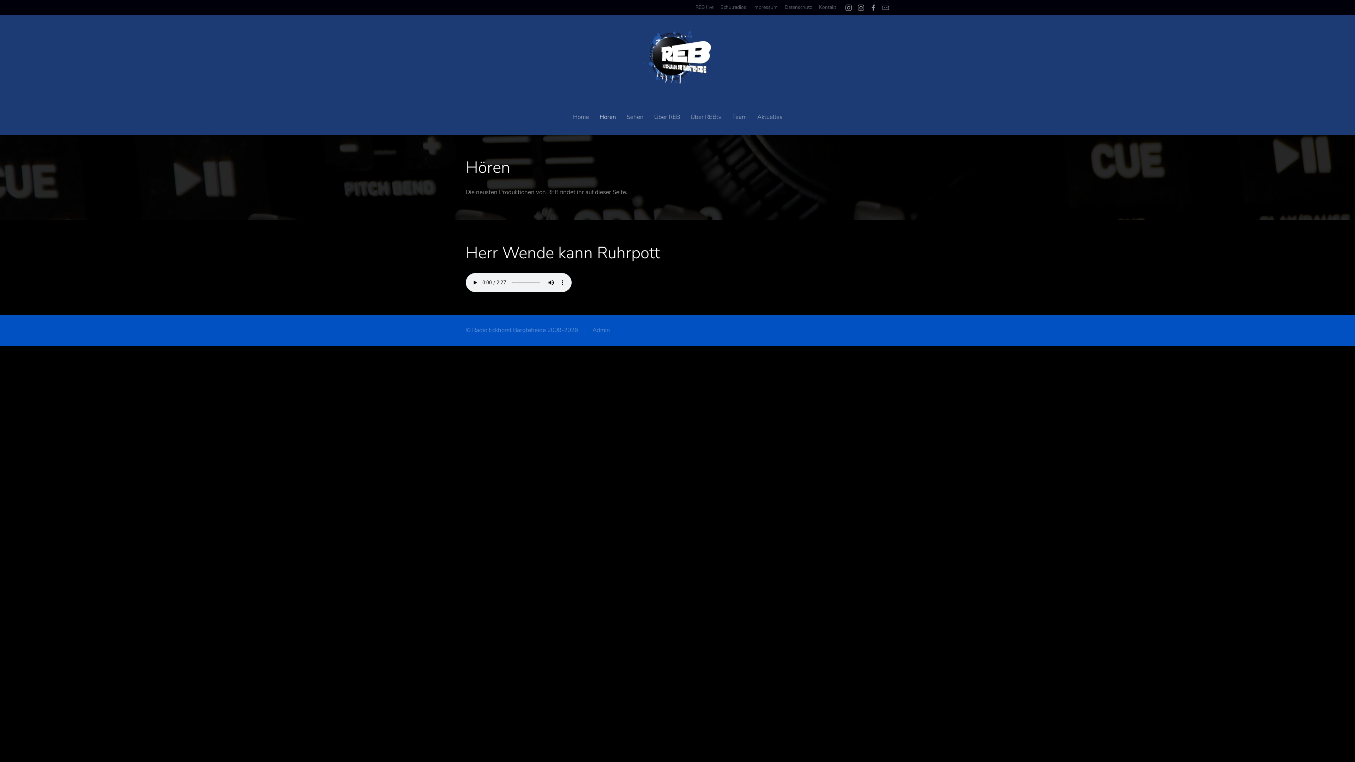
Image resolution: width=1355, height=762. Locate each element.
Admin (601, 330)
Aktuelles (769, 117)
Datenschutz (798, 7)
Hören (608, 117)
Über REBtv (706, 117)
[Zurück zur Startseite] (677, 57)
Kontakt (827, 7)
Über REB (667, 117)
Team (739, 117)
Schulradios (733, 7)
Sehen (635, 117)
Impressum (765, 7)
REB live (704, 7)
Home (581, 117)
